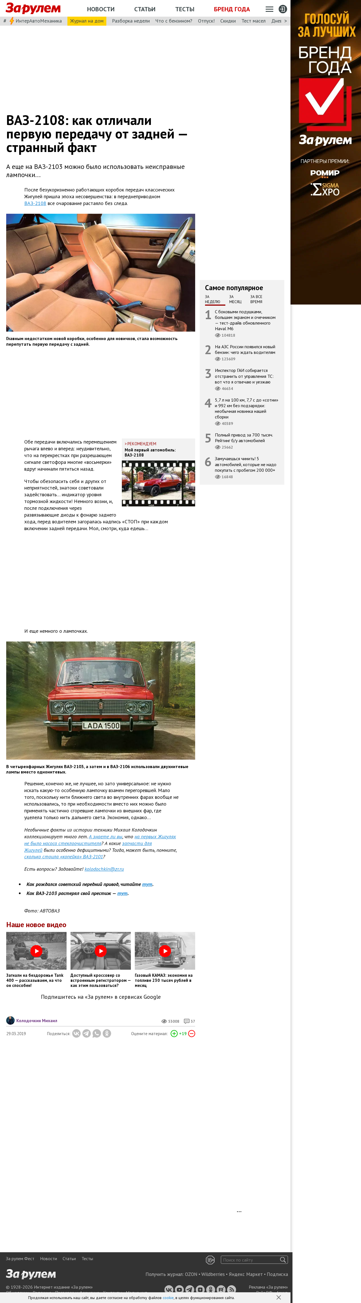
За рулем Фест (20, 1258)
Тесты (184, 9)
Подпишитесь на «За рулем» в (101, 997)
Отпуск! (206, 20)
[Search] (283, 1260)
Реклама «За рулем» (268, 1287)
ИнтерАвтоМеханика (39, 20)
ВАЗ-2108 (35, 203)
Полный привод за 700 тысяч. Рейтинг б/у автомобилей (244, 437)
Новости (101, 9)
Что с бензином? (173, 20)
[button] (279, 1298)
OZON (191, 1274)
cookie (168, 1297)
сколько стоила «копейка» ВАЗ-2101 (63, 856)
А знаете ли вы (105, 836)
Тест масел (253, 20)
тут (147, 884)
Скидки (228, 20)
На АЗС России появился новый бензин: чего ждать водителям (245, 349)
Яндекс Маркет (246, 1274)
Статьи (144, 9)
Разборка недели (131, 20)
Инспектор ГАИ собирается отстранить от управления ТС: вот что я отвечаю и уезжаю (244, 375)
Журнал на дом (87, 20)
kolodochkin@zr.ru (104, 869)
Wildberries (213, 1274)
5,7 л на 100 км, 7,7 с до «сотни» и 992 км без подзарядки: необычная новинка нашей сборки (246, 408)
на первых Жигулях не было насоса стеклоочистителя (100, 839)
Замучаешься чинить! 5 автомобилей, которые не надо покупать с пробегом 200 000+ (245, 464)
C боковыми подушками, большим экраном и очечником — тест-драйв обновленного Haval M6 (245, 319)
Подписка (277, 1274)
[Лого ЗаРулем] (33, 8)
